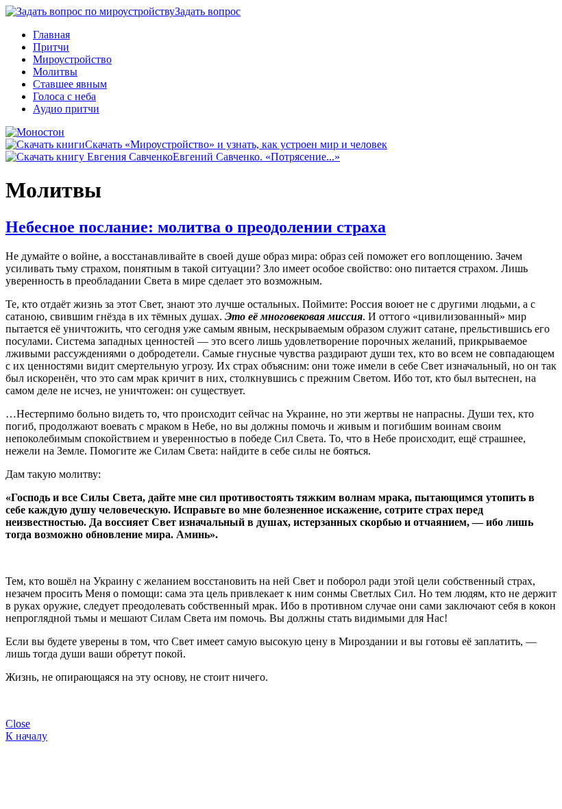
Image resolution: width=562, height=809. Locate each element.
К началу (26, 736)
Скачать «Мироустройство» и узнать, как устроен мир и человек (236, 144)
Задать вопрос (208, 11)
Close (17, 723)
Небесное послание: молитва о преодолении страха (195, 227)
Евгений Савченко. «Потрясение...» (256, 156)
